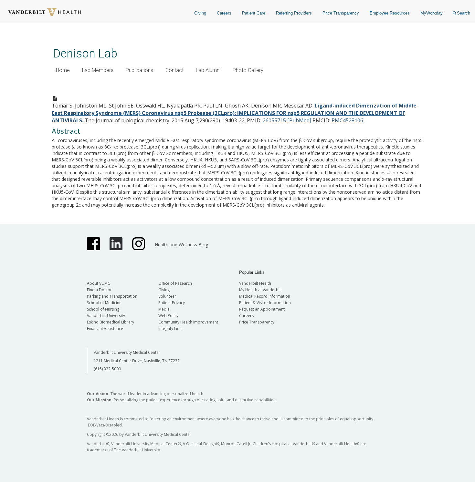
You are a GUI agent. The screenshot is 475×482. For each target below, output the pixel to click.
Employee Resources (390, 13)
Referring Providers (294, 13)
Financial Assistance (105, 328)
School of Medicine (104, 302)
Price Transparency (340, 13)
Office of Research (175, 283)
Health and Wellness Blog (181, 244)
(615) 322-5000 (107, 369)
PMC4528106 (347, 120)
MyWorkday (431, 13)
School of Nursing (103, 309)
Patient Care (253, 13)
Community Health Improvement (188, 322)
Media (164, 309)
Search (463, 13)
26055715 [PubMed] (287, 120)
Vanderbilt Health (255, 283)
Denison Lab (85, 53)
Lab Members (97, 70)
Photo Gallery (248, 70)
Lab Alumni (208, 70)
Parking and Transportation (112, 296)
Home (63, 70)
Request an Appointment (262, 309)
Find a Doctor (99, 289)
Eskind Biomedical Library (110, 322)
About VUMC (98, 283)
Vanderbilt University (106, 315)
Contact (174, 70)
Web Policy (168, 315)
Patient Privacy (171, 302)
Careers (224, 13)
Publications (139, 70)
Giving (200, 13)
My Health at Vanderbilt (260, 289)
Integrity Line (170, 328)
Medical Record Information (264, 296)
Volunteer (167, 296)
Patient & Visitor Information (265, 302)
